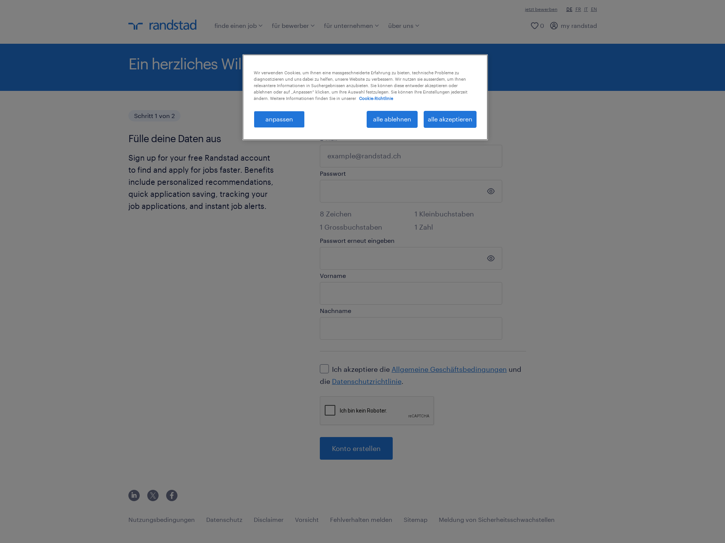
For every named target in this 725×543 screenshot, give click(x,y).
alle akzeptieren (450, 119)
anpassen (279, 119)
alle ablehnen (392, 119)
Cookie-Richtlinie (376, 98)
